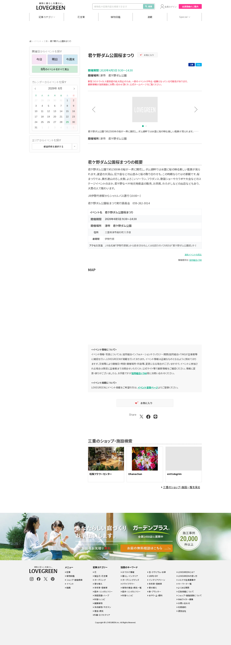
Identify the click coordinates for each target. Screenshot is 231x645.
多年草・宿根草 (101, 587)
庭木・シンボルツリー (103, 591)
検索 (150, 6)
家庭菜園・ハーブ (101, 595)
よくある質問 (183, 587)
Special (183, 16)
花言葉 (81, 17)
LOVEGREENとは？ (186, 572)
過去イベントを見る (193, 254)
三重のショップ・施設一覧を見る (181, 487)
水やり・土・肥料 (155, 595)
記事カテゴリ (46, 17)
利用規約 (182, 607)
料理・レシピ (99, 599)
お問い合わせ (184, 603)
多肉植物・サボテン (102, 607)
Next (197, 109)
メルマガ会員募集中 (187, 579)
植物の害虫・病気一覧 (132, 587)
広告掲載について (186, 591)
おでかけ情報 (128, 572)
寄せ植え (98, 583)
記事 (68, 572)
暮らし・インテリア (130, 575)
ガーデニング (100, 579)
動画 (68, 587)
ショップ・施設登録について (190, 595)
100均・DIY (153, 575)
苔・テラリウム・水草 (157, 572)
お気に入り (149, 54)
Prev (92, 109)
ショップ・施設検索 (74, 579)
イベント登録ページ (148, 387)
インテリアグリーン (156, 579)
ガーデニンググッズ (130, 579)
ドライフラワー (128, 583)
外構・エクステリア (102, 614)
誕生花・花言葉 (101, 575)
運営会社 (182, 610)
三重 (46, 41)
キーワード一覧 (185, 583)
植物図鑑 (116, 17)
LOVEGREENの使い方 (187, 575)
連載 (150, 17)
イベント (37, 41)
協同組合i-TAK (195, 259)
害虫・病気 (98, 610)
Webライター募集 (185, 599)
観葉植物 (98, 603)
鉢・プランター (154, 591)
